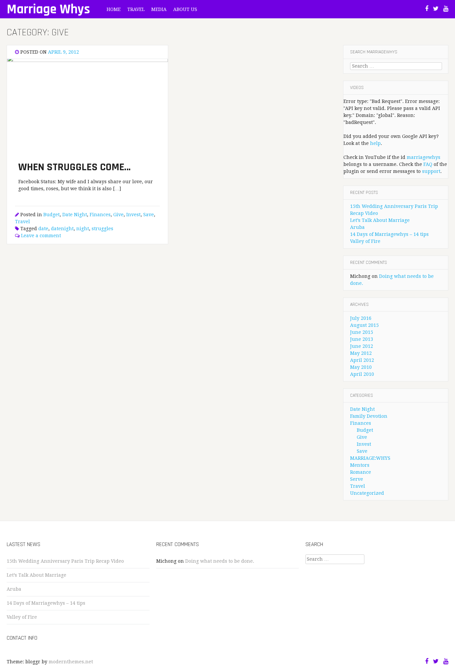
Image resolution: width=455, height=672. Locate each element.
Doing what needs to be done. (219, 561)
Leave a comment (41, 235)
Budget (51, 214)
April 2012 (362, 360)
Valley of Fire (365, 241)
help (375, 143)
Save (148, 214)
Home (114, 9)
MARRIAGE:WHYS (370, 458)
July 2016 (360, 318)
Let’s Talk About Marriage (380, 220)
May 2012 (361, 353)
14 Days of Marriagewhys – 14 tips (389, 234)
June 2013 (361, 339)
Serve (356, 479)
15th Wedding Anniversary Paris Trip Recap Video (65, 561)
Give (118, 214)
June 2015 (361, 332)
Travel (136, 9)
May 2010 (361, 367)
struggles (102, 228)
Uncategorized (367, 493)
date (43, 228)
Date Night (74, 214)
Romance (360, 472)
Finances (100, 214)
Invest (133, 214)
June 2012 (361, 346)
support (431, 171)
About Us (185, 9)
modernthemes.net (71, 661)
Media (159, 9)
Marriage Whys (48, 9)
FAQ (427, 164)
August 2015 (364, 325)
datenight (62, 228)
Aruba (357, 227)
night (82, 228)
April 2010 (362, 374)
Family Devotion (368, 416)
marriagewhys (423, 157)
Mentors (359, 465)
